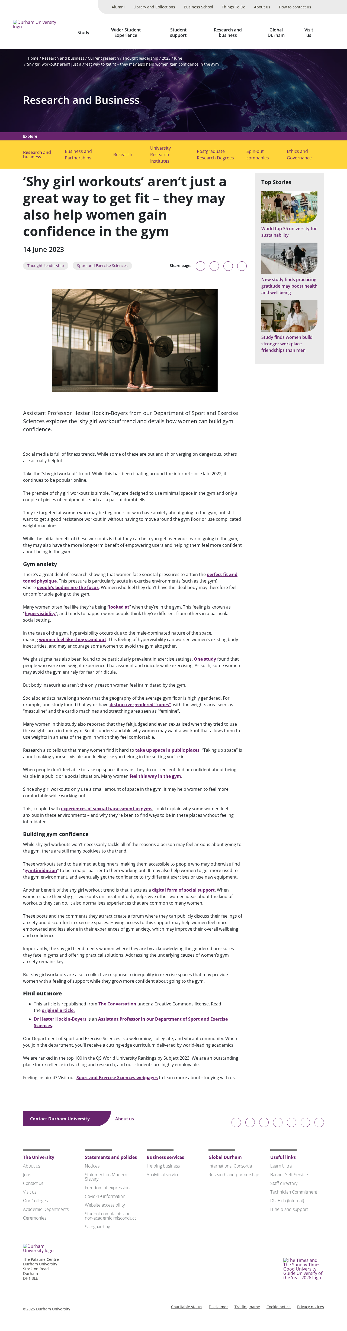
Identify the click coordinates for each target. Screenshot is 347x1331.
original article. (58, 1010)
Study (83, 33)
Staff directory (283, 1183)
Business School (198, 6)
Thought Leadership (45, 265)
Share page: (180, 266)
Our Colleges (35, 1201)
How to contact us (295, 6)
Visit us (308, 32)
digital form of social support (183, 890)
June (178, 58)
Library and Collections (154, 6)
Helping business (163, 1166)
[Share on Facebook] (228, 266)
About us (262, 6)
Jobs (27, 1175)
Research (122, 154)
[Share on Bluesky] (200, 269)
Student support (178, 32)
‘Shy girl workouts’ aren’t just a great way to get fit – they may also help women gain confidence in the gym (123, 64)
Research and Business (81, 100)
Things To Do (233, 6)
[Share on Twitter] (214, 266)
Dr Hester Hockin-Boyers (60, 1019)
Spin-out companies (257, 154)
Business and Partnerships (78, 154)
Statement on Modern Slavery (106, 1177)
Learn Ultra (281, 1166)
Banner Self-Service (289, 1175)
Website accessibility (105, 1205)
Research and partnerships (234, 1175)
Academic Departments (46, 1209)
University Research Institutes (160, 154)
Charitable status (186, 1306)
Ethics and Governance (299, 154)
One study (205, 659)
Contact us (33, 1183)
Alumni (118, 6)
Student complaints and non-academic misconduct (110, 1216)
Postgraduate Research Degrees (215, 154)
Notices (92, 1166)
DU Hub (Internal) (287, 1201)
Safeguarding (97, 1227)
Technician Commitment (293, 1192)
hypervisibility (40, 613)
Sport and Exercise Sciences (102, 265)
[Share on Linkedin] (242, 266)
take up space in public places (167, 750)
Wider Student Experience (126, 32)
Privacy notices (310, 1306)
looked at (119, 607)
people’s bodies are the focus (68, 587)
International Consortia (230, 1166)
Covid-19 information (105, 1196)
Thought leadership (140, 58)
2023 (166, 58)
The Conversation (117, 1004)
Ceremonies (34, 1218)
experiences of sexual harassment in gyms (106, 809)
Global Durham (276, 32)
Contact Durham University (60, 1119)
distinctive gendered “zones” (140, 705)
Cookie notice (278, 1306)
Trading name (247, 1306)
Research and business (228, 32)
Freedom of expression (107, 1188)
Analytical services (164, 1175)
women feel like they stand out (72, 639)
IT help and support (289, 1209)
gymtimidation (41, 870)
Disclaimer (218, 1306)
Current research (103, 58)
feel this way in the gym (155, 776)
